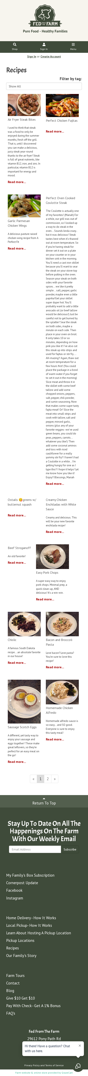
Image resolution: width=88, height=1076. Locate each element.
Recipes (12, 948)
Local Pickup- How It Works (29, 925)
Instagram (14, 898)
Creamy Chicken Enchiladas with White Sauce (61, 504)
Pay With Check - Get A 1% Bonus (33, 1005)
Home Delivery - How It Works (31, 917)
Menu (73, 49)
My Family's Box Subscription (30, 875)
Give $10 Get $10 (20, 998)
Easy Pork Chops (47, 572)
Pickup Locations (20, 940)
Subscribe (70, 849)
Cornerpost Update (22, 882)
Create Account (51, 56)
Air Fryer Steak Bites (22, 119)
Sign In (44, 49)
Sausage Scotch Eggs (22, 727)
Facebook (14, 890)
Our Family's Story (21, 955)
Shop (15, 49)
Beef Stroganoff (19, 548)
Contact (13, 983)
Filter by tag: (71, 78)
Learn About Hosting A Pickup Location (38, 932)
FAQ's (10, 1013)
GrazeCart (67, 1072)
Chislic (12, 640)
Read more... (17, 182)
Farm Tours (15, 975)
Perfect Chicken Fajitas (62, 120)
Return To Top (44, 803)
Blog (10, 990)
